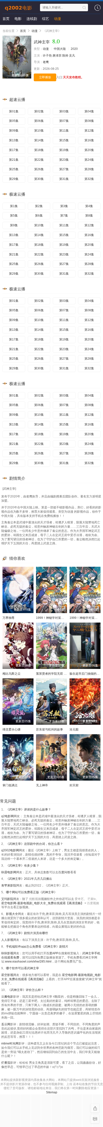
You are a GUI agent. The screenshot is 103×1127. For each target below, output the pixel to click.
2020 (74, 49)
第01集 (13, 111)
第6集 (39, 215)
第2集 (39, 206)
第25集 (13, 169)
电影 (18, 19)
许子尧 (47, 55)
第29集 (13, 179)
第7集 (64, 215)
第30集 (39, 179)
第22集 (39, 159)
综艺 (45, 19)
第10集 (39, 130)
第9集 (14, 225)
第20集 (89, 150)
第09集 (13, 130)
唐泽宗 (57, 55)
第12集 (89, 130)
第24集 (89, 159)
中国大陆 (60, 49)
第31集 (64, 179)
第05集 (13, 121)
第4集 (89, 206)
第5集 (14, 215)
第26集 (39, 169)
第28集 (89, 169)
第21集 (13, 159)
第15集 (64, 140)
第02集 (39, 111)
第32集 (89, 179)
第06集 (39, 121)
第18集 (39, 150)
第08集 (89, 121)
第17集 (13, 150)
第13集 (13, 140)
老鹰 (46, 62)
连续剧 (31, 19)
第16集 (89, 140)
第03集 (64, 111)
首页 (6, 19)
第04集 (89, 111)
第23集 (64, 159)
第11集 (64, 130)
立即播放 (45, 77)
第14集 (39, 140)
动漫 (57, 19)
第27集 (64, 169)
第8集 (89, 215)
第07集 (64, 121)
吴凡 (72, 55)
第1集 (14, 206)
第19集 (64, 150)
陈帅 (65, 55)
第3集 (64, 206)
